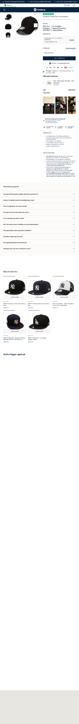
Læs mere (55, 84)
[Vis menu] (4, 9)
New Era (45, 23)
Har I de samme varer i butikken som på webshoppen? (21, 224)
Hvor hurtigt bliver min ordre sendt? (15, 206)
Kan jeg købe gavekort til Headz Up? (15, 242)
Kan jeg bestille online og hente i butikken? (17, 230)
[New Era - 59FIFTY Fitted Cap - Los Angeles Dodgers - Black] (39, 321)
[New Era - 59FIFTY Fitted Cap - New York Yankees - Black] (14, 287)
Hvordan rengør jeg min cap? (12, 236)
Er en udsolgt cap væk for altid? (13, 218)
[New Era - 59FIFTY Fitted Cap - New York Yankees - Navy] (39, 287)
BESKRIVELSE (47, 133)
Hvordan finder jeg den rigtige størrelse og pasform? (20, 194)
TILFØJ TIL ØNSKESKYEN (60, 63)
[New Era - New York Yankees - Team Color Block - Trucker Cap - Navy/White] (64, 287)
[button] (67, 5)
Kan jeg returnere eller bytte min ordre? (16, 212)
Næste (36, 25)
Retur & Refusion (49, 153)
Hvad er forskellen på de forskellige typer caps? (19, 200)
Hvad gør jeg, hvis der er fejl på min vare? (16, 248)
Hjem (44, 19)
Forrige (19, 25)
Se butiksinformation (51, 121)
